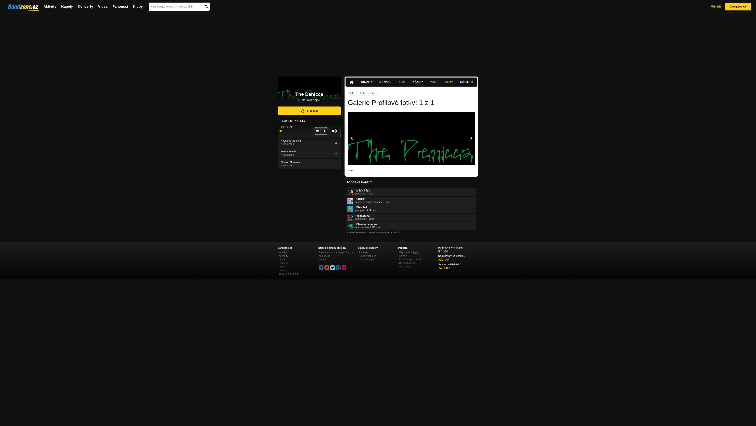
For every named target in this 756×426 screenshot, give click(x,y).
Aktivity (50, 6)
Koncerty (85, 6)
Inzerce (323, 259)
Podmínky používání (410, 259)
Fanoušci (120, 6)
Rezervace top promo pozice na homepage (336, 254)
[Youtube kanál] (326, 267)
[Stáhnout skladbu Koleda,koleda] (335, 153)
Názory (418, 82)
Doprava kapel (367, 259)
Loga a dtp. (405, 266)
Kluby (138, 6)
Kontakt (403, 256)
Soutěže (283, 270)
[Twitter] (332, 267)
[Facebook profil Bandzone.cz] (321, 267)
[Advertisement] (378, 43)
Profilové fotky (366, 93)
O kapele (385, 82)
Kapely (67, 6)
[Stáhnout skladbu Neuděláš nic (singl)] (335, 142)
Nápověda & (408, 252)
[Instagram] (338, 267)
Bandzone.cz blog (288, 273)
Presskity (364, 252)
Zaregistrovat (738, 6)
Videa (102, 6)
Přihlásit (716, 6)
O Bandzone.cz (407, 263)
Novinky (366, 82)
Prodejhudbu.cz (367, 256)
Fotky (449, 82)
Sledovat (312, 110)
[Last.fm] (344, 267)
